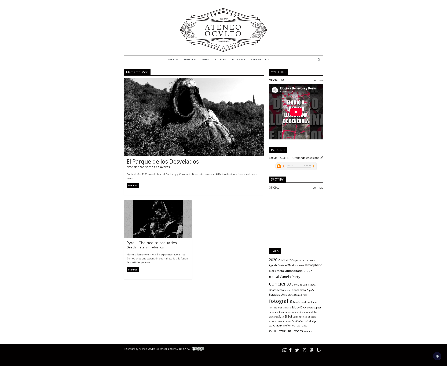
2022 (289, 260)
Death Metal (276, 290)
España (310, 290)
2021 (281, 260)
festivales (296, 294)
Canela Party (290, 276)
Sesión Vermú (300, 321)
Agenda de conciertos (304, 260)
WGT (294, 325)
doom (288, 290)
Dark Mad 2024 (310, 285)
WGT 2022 (302, 325)
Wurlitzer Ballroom (286, 330)
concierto (280, 283)
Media (205, 59)
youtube (308, 331)
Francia (296, 302)
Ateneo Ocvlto (261, 59)
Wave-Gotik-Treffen (280, 325)
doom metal (299, 290)
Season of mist (284, 321)
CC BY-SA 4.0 (182, 348)
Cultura (220, 59)
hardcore (305, 302)
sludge (312, 321)
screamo (273, 321)
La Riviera (287, 308)
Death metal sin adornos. (145, 247)
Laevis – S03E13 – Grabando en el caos (294, 158)
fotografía (280, 301)
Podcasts (238, 59)
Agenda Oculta (276, 265)
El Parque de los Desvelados (163, 161)
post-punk (280, 312)
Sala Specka (310, 316)
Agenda (173, 59)
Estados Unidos (280, 295)
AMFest (289, 265)
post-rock (291, 312)
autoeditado (294, 271)
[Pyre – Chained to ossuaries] (158, 202)
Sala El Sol (285, 316)
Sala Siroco (298, 316)
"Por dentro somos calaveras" (149, 167)
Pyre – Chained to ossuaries (152, 242)
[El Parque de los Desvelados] (194, 80)
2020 (273, 259)
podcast (311, 307)
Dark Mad (297, 284)
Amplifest (299, 265)
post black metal (304, 312)
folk (305, 294)
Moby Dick (299, 307)
